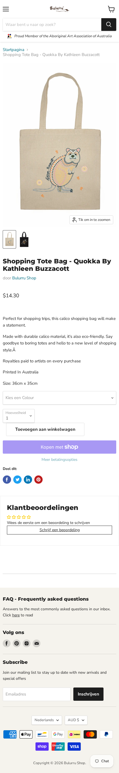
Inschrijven (88, 694)
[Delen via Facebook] (7, 479)
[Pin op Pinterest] (38, 479)
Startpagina (13, 49)
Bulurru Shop (24, 278)
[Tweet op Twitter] (17, 479)
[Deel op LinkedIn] (28, 479)
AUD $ (73, 720)
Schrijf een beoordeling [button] (60, 530)
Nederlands (44, 720)
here (16, 615)
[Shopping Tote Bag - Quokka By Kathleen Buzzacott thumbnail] (9, 239)
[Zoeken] (108, 24)
